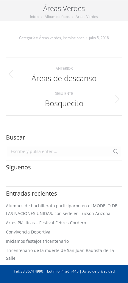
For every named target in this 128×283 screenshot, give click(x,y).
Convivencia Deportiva (28, 232)
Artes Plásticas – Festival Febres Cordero (46, 222)
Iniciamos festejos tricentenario (37, 241)
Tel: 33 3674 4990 (28, 271)
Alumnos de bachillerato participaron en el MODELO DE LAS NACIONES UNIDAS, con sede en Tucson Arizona (61, 209)
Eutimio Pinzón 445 (63, 271)
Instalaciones (74, 37)
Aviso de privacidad (98, 271)
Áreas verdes (50, 37)
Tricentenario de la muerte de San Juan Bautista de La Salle (60, 254)
